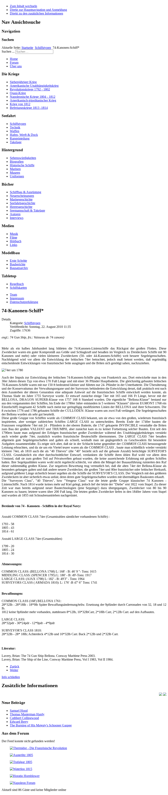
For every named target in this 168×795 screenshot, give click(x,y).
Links (13, 245)
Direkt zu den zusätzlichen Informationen (36, 13)
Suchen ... (8, 51)
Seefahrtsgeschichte (22, 203)
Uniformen (17, 176)
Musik (14, 234)
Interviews (16, 218)
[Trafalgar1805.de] (21, 762)
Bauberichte (17, 264)
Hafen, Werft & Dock (24, 134)
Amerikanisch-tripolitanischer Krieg (33, 100)
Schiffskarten (18, 287)
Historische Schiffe (22, 165)
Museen (15, 172)
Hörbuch (15, 241)
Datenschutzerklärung (24, 302)
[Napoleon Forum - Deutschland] (22, 783)
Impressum (17, 298)
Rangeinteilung (20, 138)
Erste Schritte (18, 260)
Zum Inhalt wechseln (23, 6)
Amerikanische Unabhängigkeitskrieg (34, 85)
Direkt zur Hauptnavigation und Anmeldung (38, 9)
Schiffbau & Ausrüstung (25, 192)
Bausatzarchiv (19, 268)
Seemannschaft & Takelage (27, 210)
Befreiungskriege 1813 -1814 (29, 107)
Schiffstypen (43, 47)
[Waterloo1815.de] (21, 769)
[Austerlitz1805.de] (21, 755)
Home (14, 59)
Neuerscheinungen (22, 195)
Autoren (15, 214)
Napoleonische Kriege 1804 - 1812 (32, 96)
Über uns (16, 66)
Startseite (27, 47)
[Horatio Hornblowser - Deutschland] (25, 776)
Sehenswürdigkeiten (23, 158)
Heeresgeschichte (21, 207)
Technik (15, 127)
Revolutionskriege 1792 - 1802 (30, 89)
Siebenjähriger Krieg (23, 82)
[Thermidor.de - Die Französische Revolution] (38, 748)
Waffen (14, 131)
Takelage (16, 142)
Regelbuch (17, 284)
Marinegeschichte (21, 199)
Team (13, 294)
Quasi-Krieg (18, 93)
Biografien (17, 161)
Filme (13, 237)
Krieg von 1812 (20, 104)
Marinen (15, 169)
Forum (14, 62)
